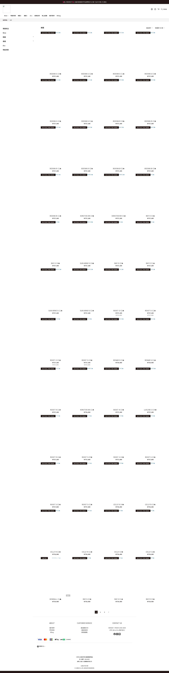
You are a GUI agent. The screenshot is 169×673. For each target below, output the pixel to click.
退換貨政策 (84, 630)
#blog (59, 16)
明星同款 (13, 16)
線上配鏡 (44, 16)
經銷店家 (37, 16)
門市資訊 (51, 630)
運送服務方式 (84, 628)
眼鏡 (19, 16)
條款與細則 (84, 632)
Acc (31, 16)
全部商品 (5, 20)
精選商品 (6, 28)
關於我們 (52, 16)
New (5, 16)
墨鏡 (25, 16)
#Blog (52, 632)
